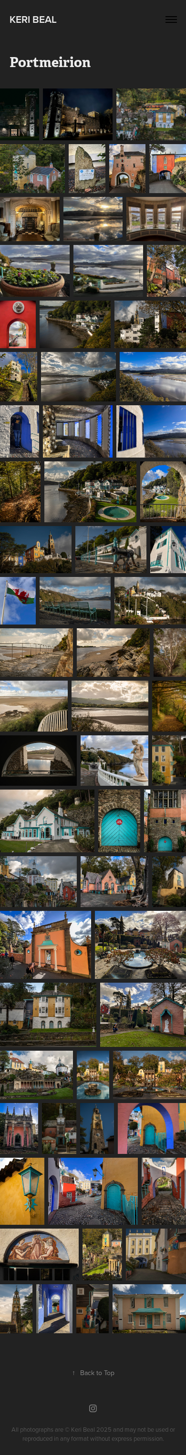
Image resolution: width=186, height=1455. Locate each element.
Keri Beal (33, 19)
